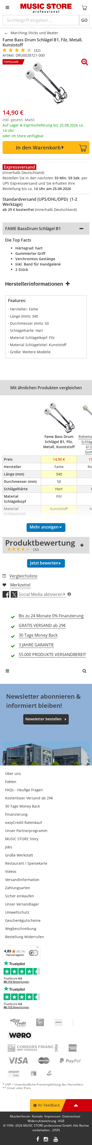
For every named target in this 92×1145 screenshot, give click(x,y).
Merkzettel (20, 585)
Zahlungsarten (17, 887)
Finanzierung (16, 814)
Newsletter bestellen (43, 718)
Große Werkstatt (19, 855)
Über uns (13, 773)
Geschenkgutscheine (23, 920)
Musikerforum (20, 1116)
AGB (61, 1121)
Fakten (10, 781)
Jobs (8, 847)
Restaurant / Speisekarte (26, 863)
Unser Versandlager (22, 904)
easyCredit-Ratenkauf (23, 822)
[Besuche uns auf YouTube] (56, 1140)
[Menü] (37, 948)
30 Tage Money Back (22, 806)
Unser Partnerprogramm (26, 830)
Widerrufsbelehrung (42, 1121)
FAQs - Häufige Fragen (24, 789)
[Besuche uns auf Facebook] (37, 1140)
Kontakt (37, 1116)
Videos (10, 871)
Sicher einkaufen (19, 896)
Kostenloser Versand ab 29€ (29, 798)
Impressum (52, 1116)
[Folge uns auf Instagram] (46, 1140)
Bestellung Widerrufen (24, 936)
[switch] (33, 953)
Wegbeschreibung (20, 928)
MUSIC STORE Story (21, 838)
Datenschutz (71, 1116)
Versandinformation (22, 879)
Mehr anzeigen (44, 527)
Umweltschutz (17, 912)
